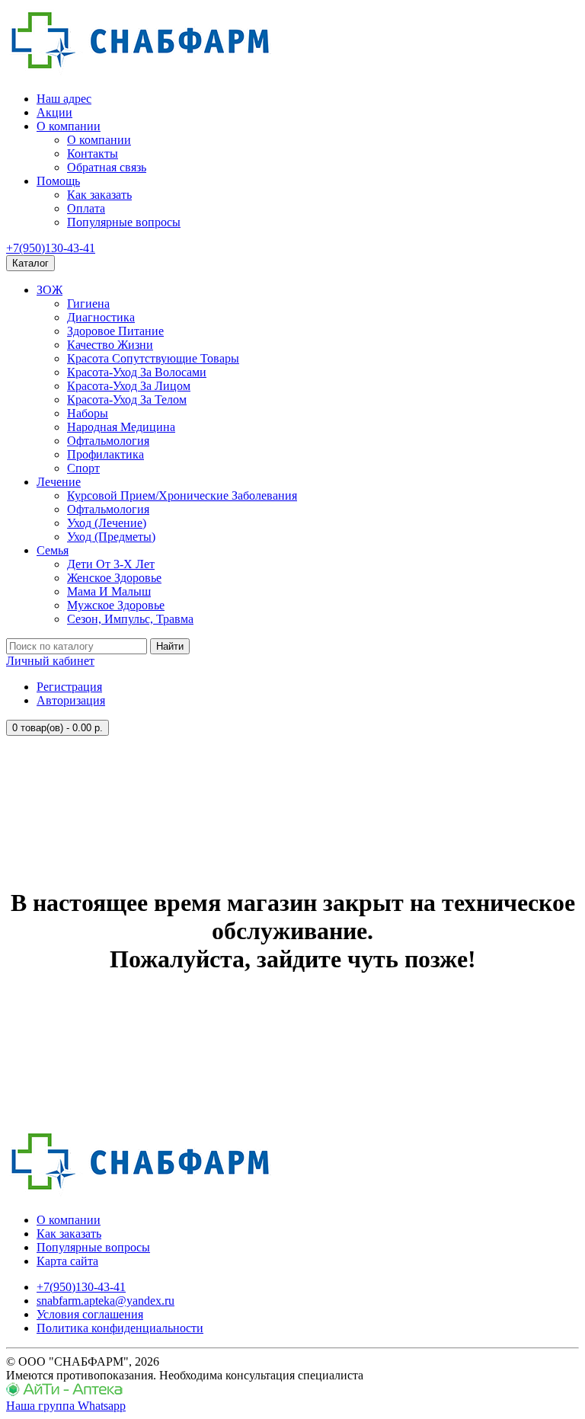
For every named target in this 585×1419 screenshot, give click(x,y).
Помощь (58, 180)
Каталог (30, 263)
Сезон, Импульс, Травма (130, 618)
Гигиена (88, 303)
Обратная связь (106, 167)
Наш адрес (64, 98)
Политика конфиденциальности (120, 1328)
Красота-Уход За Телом (127, 399)
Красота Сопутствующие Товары (153, 358)
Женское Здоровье (114, 577)
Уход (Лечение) (106, 522)
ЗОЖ (49, 289)
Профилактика (105, 454)
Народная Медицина (121, 426)
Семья (53, 550)
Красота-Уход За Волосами (136, 372)
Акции (54, 112)
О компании (69, 126)
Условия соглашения (90, 1314)
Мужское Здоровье (116, 605)
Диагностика (101, 317)
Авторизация (71, 700)
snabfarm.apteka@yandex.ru (105, 1300)
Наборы (87, 413)
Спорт (83, 468)
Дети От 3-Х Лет (111, 564)
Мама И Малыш (109, 591)
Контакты (92, 153)
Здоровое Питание (115, 330)
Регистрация (69, 686)
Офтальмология (108, 440)
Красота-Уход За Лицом (128, 385)
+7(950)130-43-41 (50, 247)
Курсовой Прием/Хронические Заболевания (182, 495)
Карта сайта (67, 1260)
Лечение (59, 481)
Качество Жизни (110, 344)
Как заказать (99, 194)
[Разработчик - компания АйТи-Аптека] (64, 1391)
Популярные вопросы (124, 222)
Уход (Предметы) (111, 536)
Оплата (86, 208)
